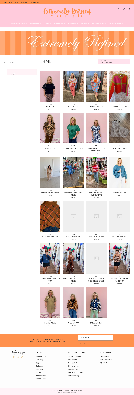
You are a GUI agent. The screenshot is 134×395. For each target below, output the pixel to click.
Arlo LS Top (73, 323)
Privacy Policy (73, 369)
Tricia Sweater (73, 236)
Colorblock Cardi (120, 106)
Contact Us (72, 363)
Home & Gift (116, 23)
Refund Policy (73, 375)
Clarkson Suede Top (73, 148)
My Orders (72, 359)
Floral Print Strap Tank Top (119, 279)
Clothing (35, 23)
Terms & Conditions (76, 372)
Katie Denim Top (119, 236)
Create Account (74, 356)
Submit (83, 344)
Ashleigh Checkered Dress (73, 193)
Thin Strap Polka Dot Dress (73, 279)
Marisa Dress (96, 106)
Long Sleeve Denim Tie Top (50, 279)
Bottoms (59, 23)
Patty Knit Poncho (50, 236)
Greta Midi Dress (119, 148)
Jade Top (50, 106)
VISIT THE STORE (11, 2)
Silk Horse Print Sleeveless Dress (96, 279)
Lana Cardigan (96, 236)
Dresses (72, 23)
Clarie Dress (50, 323)
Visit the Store (106, 359)
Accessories (98, 23)
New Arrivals (18, 23)
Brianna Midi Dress (50, 192)
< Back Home (9, 62)
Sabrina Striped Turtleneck (96, 193)
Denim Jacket (119, 192)
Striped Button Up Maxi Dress (96, 149)
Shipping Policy (74, 366)
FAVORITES (34, 2)
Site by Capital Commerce (67, 392)
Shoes (84, 23)
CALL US (24, 2)
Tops (47, 23)
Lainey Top (50, 148)
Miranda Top (96, 323)
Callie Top (73, 106)
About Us (104, 363)
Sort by (103, 60)
